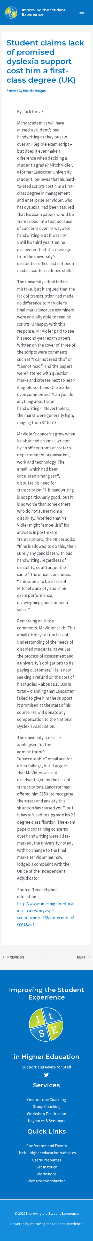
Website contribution (47, 1180)
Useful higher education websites (46, 1152)
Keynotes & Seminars (46, 1120)
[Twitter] (46, 1075)
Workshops (47, 1173)
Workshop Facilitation (46, 1113)
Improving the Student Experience (43, 12)
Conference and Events (46, 1145)
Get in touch (46, 1166)
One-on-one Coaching (46, 1099)
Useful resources (46, 1159)
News (12, 91)
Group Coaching (47, 1106)
